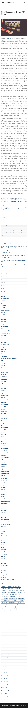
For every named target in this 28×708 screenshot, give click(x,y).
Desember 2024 (5, 681)
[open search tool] (20, 3)
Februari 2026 (4, 640)
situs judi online (12, 608)
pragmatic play (20, 199)
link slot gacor (8, 199)
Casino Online (4, 274)
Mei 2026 (3, 631)
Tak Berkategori (5, 288)
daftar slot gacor (11, 198)
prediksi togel (12, 606)
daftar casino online (12, 592)
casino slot (4, 592)
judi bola (21, 594)
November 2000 (5, 696)
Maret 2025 (4, 673)
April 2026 (3, 634)
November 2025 (5, 649)
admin (3, 16)
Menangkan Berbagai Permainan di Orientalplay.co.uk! (9, 251)
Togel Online (4, 291)
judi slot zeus (14, 600)
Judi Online (4, 280)
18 (6, 232)
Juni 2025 (3, 664)
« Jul (2, 239)
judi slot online (21, 598)
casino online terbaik (19, 590)
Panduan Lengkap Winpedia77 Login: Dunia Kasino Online (13, 265)
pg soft (14, 199)
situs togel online (13, 610)
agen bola (4, 586)
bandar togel (17, 588)
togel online (11, 615)
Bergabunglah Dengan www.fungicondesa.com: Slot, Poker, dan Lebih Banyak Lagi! (14, 246)
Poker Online (4, 283)
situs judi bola (5, 608)
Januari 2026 (4, 643)
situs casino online (20, 606)
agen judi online (16, 586)
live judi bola (4, 604)
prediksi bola (4, 606)
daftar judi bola (21, 592)
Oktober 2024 (4, 687)
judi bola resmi (5, 596)
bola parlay (4, 590)
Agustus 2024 (4, 693)
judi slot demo (5, 598)
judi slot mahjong (13, 598)
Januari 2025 (4, 679)
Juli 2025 (3, 661)
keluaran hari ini (5, 602)
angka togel (10, 588)
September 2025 (5, 655)
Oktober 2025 (4, 652)
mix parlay (11, 604)
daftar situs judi (5, 594)
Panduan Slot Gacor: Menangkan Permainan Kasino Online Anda (13, 260)
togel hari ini (4, 615)
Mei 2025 (3, 667)
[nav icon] (24, 3)
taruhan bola (19, 612)
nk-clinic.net (8, 3)
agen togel (4, 588)
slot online (24, 201)
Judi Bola (3, 277)
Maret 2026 (4, 637)
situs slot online (5, 610)
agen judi (10, 586)
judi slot (17, 198)
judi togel (21, 600)
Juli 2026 (3, 625)
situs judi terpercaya (22, 608)
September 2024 (5, 690)
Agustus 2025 (4, 658)
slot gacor (9, 201)
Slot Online (18, 16)
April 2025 (3, 670)
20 (13, 232)
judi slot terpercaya (6, 600)
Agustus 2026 (4, 622)
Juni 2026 (3, 628)
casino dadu (10, 590)
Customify (24, 705)
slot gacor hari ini (16, 201)
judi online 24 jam (13, 596)
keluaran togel (13, 602)
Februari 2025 (4, 676)
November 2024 (5, 684)
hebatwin (9, 38)
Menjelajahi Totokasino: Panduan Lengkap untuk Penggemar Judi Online (13, 256)
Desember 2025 (5, 646)
